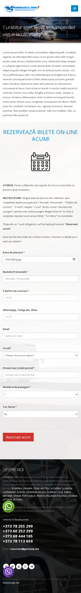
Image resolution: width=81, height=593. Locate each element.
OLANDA (51, 492)
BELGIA (41, 492)
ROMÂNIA (17, 488)
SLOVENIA (55, 488)
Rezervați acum (18, 437)
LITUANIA (72, 495)
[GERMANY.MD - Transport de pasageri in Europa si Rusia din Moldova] (21, 8)
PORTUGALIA (28, 495)
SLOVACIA (67, 488)
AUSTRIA (44, 488)
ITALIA (60, 492)
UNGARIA (27, 488)
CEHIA (36, 488)
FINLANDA (51, 495)
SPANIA (17, 495)
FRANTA (41, 495)
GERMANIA (31, 492)
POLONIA (62, 495)
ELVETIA (21, 492)
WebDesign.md (11, 582)
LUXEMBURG (9, 492)
